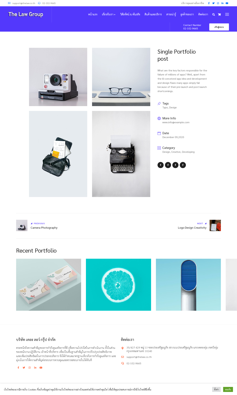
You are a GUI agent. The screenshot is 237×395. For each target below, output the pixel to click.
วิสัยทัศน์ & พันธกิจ (130, 14)
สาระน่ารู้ (171, 14)
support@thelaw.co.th (23, 3)
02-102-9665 (49, 3)
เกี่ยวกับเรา (107, 14)
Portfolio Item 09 (102, 305)
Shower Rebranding (34, 305)
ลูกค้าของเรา (187, 14)
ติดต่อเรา (203, 14)
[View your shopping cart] (219, 14)
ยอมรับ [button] (228, 389)
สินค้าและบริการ (153, 14)
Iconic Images (170, 305)
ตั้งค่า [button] (216, 389)
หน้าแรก (92, 14)
